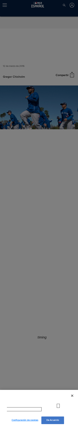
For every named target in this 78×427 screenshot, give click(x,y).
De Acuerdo (52, 420)
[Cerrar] (72, 399)
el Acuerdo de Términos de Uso (45, 412)
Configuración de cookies (25, 420)
